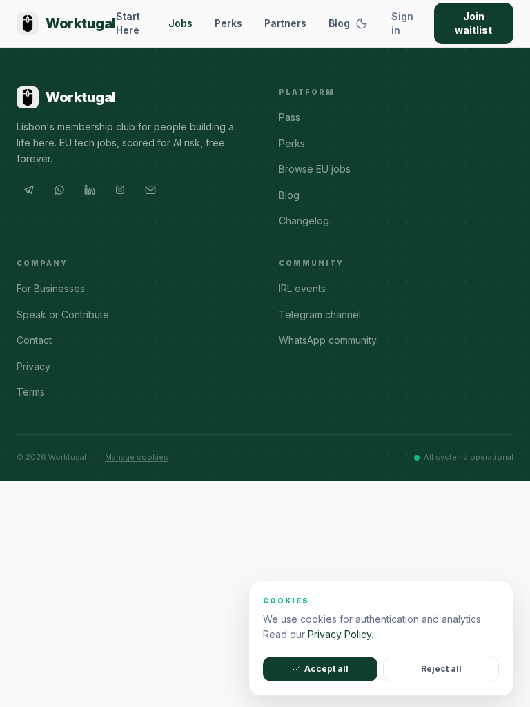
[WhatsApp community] (59, 189)
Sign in (402, 23)
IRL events (302, 288)
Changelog (304, 220)
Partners (285, 23)
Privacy (33, 366)
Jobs (180, 23)
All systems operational (468, 457)
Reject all (441, 669)
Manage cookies (136, 457)
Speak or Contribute (63, 314)
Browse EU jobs (315, 169)
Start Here (128, 23)
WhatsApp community (328, 340)
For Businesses (51, 288)
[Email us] (150, 189)
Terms (31, 392)
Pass (289, 117)
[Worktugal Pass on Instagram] (120, 189)
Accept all (326, 669)
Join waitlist (473, 23)
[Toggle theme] (361, 23)
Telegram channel (320, 314)
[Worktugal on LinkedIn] (89, 189)
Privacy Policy (339, 634)
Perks (228, 23)
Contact (34, 340)
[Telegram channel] (29, 189)
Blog (339, 23)
